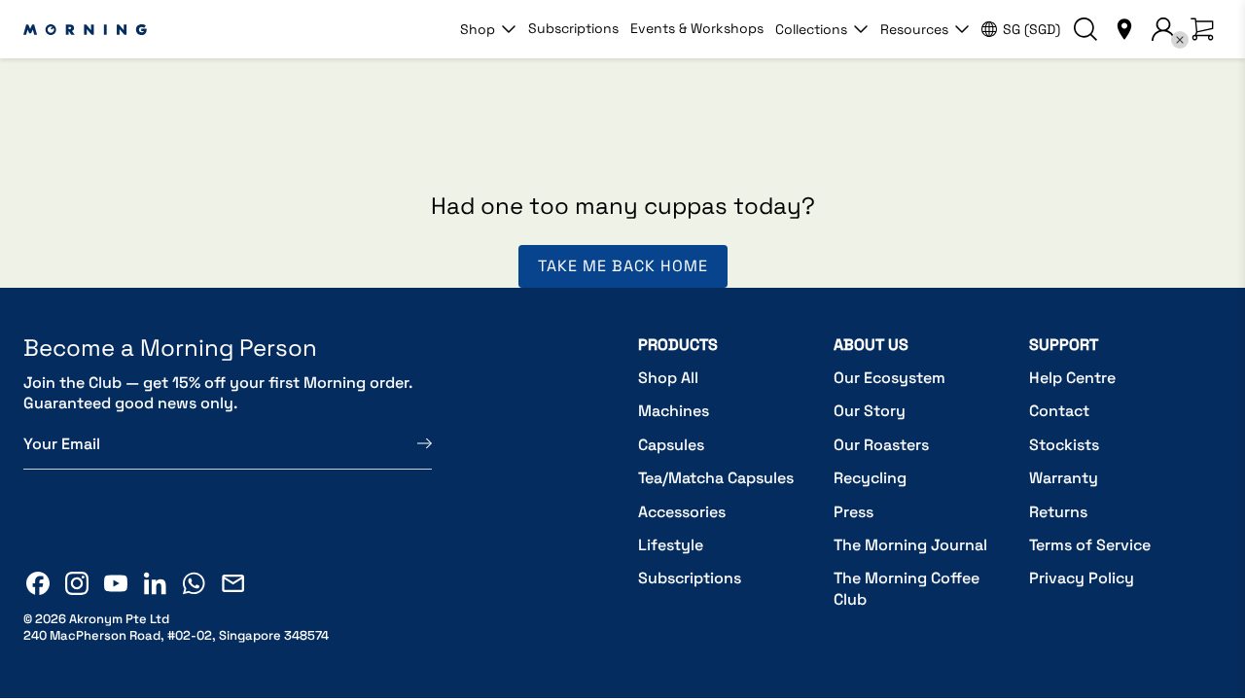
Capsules (671, 445)
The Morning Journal (910, 545)
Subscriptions (573, 28)
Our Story (870, 411)
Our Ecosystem (889, 378)
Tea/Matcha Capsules (716, 478)
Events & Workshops (697, 28)
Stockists (1064, 445)
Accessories (682, 512)
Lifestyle (670, 545)
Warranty (1063, 478)
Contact (1059, 411)
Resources (914, 29)
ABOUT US (871, 344)
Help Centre (1072, 378)
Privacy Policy (1081, 578)
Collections (811, 29)
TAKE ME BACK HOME (623, 266)
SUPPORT (1063, 344)
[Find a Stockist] (1124, 29)
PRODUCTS (678, 344)
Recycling (870, 478)
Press (853, 512)
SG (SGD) (1031, 29)
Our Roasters (881, 445)
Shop (477, 29)
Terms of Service (1090, 545)
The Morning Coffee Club (906, 589)
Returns (1058, 512)
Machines (673, 411)
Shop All (668, 378)
